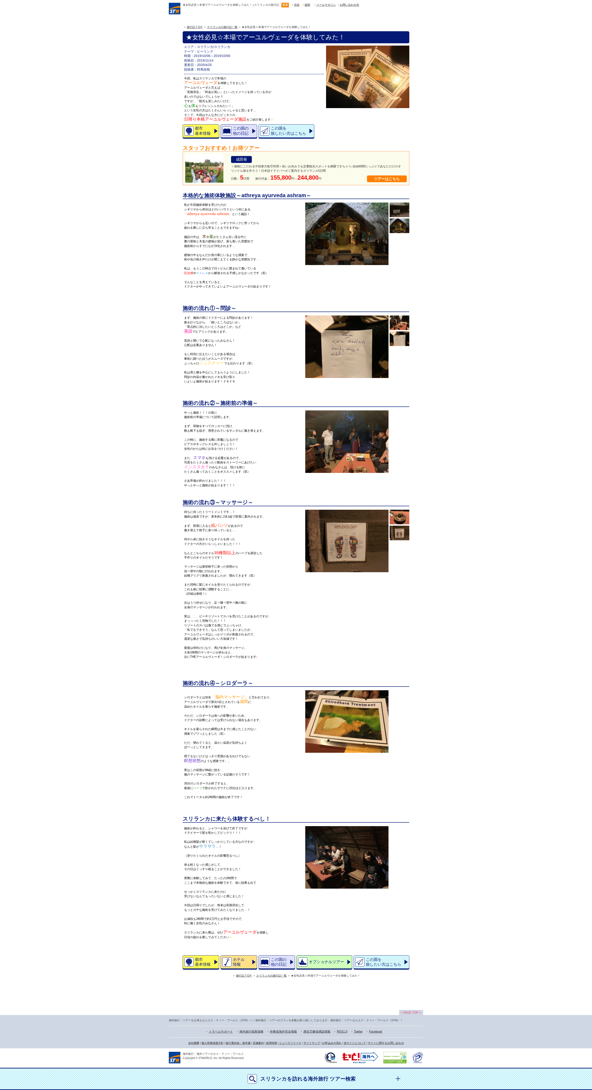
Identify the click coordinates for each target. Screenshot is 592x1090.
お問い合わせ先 (349, 4)
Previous (306, 233)
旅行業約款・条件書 (238, 1043)
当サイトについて (355, 1043)
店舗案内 (258, 1043)
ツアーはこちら (387, 179)
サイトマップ (311, 1043)
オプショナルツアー (326, 962)
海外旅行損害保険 (251, 1031)
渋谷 (296, 4)
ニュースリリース (290, 1043)
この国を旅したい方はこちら (288, 130)
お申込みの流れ (332, 1043)
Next (387, 233)
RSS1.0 (342, 1031)
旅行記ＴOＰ (195, 27)
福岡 (307, 4)
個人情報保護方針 (212, 1043)
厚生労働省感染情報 (316, 1031)
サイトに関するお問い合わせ (386, 1043)
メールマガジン (326, 4)
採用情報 (271, 1043)
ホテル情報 (239, 962)
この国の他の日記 (241, 130)
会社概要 (193, 1043)
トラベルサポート (221, 1031)
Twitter (358, 1031)
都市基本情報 (203, 130)
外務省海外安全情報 (283, 1031)
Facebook (375, 1031)
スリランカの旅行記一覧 (222, 27)
